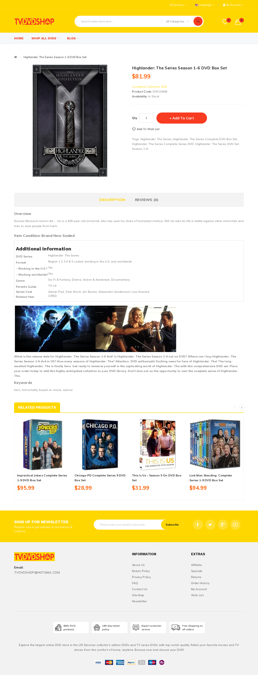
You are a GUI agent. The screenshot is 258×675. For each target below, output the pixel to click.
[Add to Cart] (34, 466)
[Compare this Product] (52, 466)
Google (223, 525)
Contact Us (140, 589)
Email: (19, 567)
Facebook (198, 525)
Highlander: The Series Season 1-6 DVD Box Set (55, 57)
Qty (134, 118)
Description (112, 199)
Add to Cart (183, 118)
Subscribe (172, 524)
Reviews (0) (147, 199)
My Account (199, 589)
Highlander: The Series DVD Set (217, 144)
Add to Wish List (148, 129)
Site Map (138, 595)
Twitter (210, 525)
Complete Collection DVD (149, 87)
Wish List (197, 595)
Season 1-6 (140, 149)
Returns (196, 577)
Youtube (235, 525)
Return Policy (141, 571)
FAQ (135, 583)
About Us (138, 565)
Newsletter (139, 601)
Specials (197, 571)
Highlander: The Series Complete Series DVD (163, 144)
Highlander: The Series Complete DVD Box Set (205, 139)
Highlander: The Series (156, 139)
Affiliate (196, 565)
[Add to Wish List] (43, 466)
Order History (200, 583)
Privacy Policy (141, 577)
